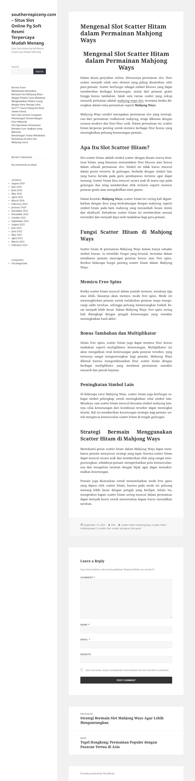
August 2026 (18, 183)
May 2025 (16, 234)
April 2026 (17, 197)
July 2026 (16, 186)
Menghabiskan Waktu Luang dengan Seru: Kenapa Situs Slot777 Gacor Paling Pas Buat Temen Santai (27, 106)
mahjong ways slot (130, 100)
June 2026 (16, 190)
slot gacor (136, 528)
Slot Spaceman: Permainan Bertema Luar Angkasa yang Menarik (26, 129)
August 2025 (18, 224)
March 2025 (18, 241)
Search (15, 66)
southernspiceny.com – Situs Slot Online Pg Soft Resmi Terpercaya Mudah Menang (33, 28)
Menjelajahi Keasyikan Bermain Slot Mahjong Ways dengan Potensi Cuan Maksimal (28, 94)
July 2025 (16, 228)
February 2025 (19, 245)
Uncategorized (19, 263)
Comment (87, 577)
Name (85, 624)
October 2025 (18, 217)
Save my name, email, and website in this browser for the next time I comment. (127, 670)
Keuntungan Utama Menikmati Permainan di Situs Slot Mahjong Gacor (28, 139)
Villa (113, 525)
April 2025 (17, 238)
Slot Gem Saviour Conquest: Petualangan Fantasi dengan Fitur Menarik (26, 118)
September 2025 (20, 221)
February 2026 (19, 204)
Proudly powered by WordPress (97, 773)
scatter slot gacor (121, 528)
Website (85, 654)
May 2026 (16, 193)
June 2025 (16, 231)
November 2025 (20, 214)
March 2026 (18, 200)
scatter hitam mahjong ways (136, 525)
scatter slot (104, 528)
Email (85, 639)
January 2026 (18, 207)
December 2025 (19, 210)
